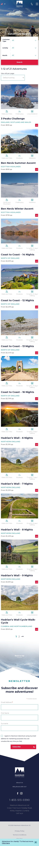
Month (4, 55)
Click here (6, 843)
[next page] (22, 636)
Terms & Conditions (19, 835)
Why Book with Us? (19, 787)
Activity (5, 48)
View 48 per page (7, 73)
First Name (5, 713)
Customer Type (6, 40)
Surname (4, 723)
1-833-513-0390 (19, 799)
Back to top (19, 656)
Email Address (7, 702)
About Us (19, 782)
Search (19, 62)
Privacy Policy (19, 831)
